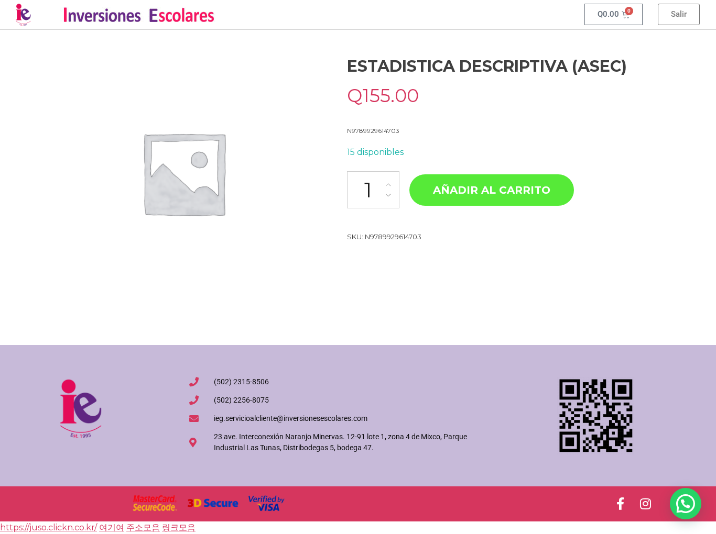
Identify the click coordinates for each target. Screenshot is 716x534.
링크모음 (179, 527)
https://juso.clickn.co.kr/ (48, 527)
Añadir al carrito (491, 190)
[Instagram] (645, 503)
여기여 (111, 527)
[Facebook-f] (620, 503)
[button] (685, 503)
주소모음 (143, 527)
